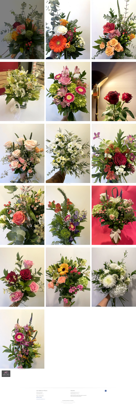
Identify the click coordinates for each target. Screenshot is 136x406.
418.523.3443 (39, 397)
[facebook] (105, 391)
